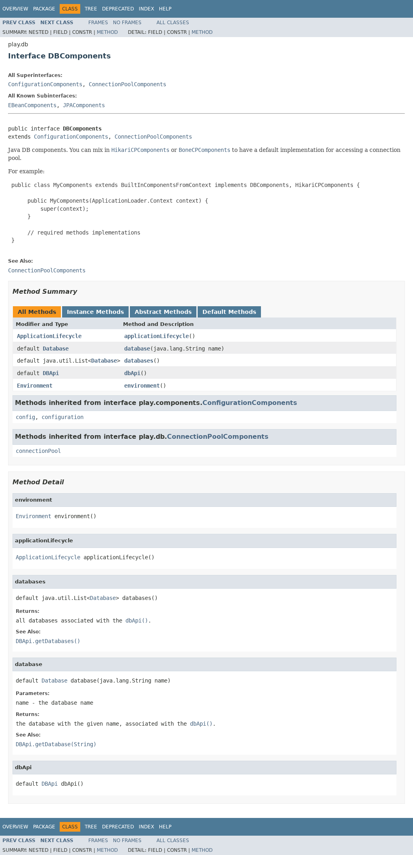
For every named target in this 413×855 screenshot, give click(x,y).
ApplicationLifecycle (49, 336)
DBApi (51, 373)
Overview (15, 9)
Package (44, 9)
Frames (98, 22)
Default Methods (229, 312)
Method (107, 32)
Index (146, 9)
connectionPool (38, 451)
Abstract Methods (163, 312)
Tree (91, 9)
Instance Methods (95, 312)
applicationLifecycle (156, 336)
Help (165, 9)
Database (56, 348)
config (25, 417)
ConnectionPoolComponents (127, 84)
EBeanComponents (32, 105)
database (137, 348)
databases (138, 360)
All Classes (172, 22)
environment (142, 385)
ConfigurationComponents (45, 84)
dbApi (132, 373)
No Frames (127, 22)
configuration (62, 417)
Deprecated (118, 9)
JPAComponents (84, 105)
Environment (34, 385)
